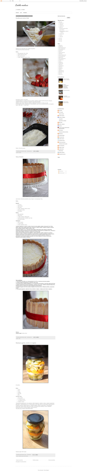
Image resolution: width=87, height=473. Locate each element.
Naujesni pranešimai (19, 460)
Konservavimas (61, 56)
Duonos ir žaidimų (62, 117)
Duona (60, 51)
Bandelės (60, 46)
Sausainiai (60, 65)
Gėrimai (60, 53)
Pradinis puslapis (35, 460)
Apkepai (60, 45)
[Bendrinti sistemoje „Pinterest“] (38, 151)
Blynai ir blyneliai (61, 47)
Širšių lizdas (61, 150)
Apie (21, 12)
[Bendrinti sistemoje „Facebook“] (37, 151)
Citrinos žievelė (61, 115)
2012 (60, 38)
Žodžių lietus (61, 71)
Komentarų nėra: (29, 337)
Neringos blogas (61, 135)
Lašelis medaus (21, 5)
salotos (60, 64)
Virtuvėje (17, 12)
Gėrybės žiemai (61, 52)
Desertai (20, 152)
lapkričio (61, 23)
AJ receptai (61, 112)
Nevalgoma (60, 59)
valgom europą (61, 147)
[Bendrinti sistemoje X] (36, 151)
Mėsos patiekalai (61, 58)
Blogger (47, 470)
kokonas (60, 125)
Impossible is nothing (62, 120)
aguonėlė (60, 110)
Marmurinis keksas (66, 90)
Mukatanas (61, 133)
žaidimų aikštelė (61, 152)
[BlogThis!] (34, 151)
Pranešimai (61, 171)
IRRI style (60, 122)
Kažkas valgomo (62, 124)
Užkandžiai (60, 70)
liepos (61, 27)
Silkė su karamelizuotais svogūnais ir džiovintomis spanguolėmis (66, 86)
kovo (60, 35)
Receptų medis (61, 137)
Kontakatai (25, 12)
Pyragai (60, 62)
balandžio (61, 33)
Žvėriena (60, 74)
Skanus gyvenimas (62, 142)
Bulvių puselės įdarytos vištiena (66, 102)
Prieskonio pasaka (22, 148)
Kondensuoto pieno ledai (22, 18)
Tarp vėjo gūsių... (62, 145)
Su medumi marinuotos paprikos (66, 96)
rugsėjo (61, 24)
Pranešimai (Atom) (23, 461)
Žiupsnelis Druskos (62, 154)
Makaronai (60, 57)
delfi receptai (24, 451)
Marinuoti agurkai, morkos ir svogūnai (26, 343)
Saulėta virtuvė (24, 333)
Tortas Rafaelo (19, 157)
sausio (61, 36)
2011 (60, 39)
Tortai (19, 338)
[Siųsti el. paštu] (33, 151)
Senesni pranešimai (51, 460)
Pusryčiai (60, 63)
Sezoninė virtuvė (62, 140)
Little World (61, 130)
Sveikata (60, 68)
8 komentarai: (29, 454)
